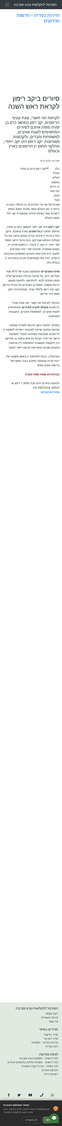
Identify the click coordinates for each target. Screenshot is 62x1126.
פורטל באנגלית (49, 1017)
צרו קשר (53, 1021)
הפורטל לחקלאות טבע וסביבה (35, 5)
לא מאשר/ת (31, 1120)
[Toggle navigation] (7, 4)
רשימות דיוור (51, 1074)
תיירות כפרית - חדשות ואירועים (38, 18)
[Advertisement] (31, 60)
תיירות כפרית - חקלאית (45, 1042)
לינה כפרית (52, 1046)
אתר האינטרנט (50, 392)
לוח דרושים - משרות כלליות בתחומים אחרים (32, 1062)
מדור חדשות (51, 1034)
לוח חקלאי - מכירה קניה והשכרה (39, 1066)
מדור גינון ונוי (51, 1038)
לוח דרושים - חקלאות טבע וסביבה (38, 1058)
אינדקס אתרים (50, 1070)
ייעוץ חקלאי (51, 1013)
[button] (8, 1095)
